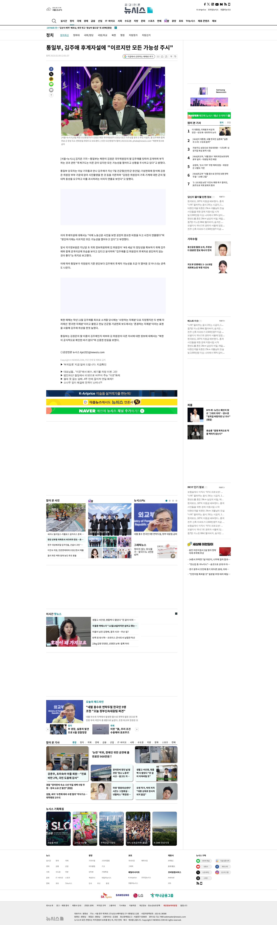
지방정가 (133, 35)
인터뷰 (91, 872)
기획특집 (105, 872)
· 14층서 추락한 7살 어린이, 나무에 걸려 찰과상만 (209, 559)
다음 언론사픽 (224, 860)
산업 (100, 21)
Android (171, 877)
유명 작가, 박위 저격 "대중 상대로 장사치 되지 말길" (145, 791)
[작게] (171, 56)
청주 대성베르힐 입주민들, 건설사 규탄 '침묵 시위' (67, 544)
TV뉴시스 (190, 21)
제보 (214, 21)
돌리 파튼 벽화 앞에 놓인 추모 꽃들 (62, 555)
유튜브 (206, 866)
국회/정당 (88, 35)
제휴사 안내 (76, 905)
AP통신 (170, 860)
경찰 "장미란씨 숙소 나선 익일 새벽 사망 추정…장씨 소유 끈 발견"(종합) (65, 786)
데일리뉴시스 (106, 877)
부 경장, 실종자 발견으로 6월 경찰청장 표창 (78, 732)
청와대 (76, 35)
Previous (47, 729)
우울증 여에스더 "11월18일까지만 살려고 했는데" (114, 625)
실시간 (64, 21)
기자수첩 (192, 239)
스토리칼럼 (106, 860)
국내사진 (131, 860)
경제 (86, 21)
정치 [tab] (221, 122)
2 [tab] (170, 501)
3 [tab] (173, 501)
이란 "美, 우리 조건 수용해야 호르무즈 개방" (120, 732)
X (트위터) (206, 872)
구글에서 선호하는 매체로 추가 (140, 56)
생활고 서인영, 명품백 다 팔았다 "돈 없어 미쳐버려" (114, 619)
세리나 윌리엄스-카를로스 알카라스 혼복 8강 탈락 (67, 534)
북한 (114, 35)
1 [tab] (166, 501)
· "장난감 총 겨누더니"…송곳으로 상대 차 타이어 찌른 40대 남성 (209, 564)
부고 (98, 883)
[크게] (175, 56)
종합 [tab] (229, 122)
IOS (169, 883)
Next (136, 729)
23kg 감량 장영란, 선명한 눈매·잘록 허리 (110, 643)
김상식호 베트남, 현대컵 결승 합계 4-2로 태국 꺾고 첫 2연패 (77, 27)
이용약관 (132, 905)
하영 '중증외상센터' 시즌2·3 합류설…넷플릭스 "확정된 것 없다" (122, 791)
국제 (79, 21)
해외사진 (144, 860)
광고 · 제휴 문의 (62, 905)
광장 (174, 21)
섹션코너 (92, 877)
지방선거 (146, 35)
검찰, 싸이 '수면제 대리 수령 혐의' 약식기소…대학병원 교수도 (66, 796)
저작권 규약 (101, 905)
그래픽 (130, 866)
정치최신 (64, 35)
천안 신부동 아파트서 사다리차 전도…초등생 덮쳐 (67, 539)
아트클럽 (92, 866)
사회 (120, 21)
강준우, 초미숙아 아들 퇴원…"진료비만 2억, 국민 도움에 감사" (67, 776)
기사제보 (122, 905)
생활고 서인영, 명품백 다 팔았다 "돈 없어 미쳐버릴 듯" (145, 773)
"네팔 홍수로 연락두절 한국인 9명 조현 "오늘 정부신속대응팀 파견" (106, 709)
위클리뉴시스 (225, 9)
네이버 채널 (205, 860)
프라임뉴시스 (213, 9)
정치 (72, 21)
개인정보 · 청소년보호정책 (149, 905)
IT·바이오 (110, 21)
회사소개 (49, 905)
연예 (159, 21)
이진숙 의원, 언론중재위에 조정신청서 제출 (66, 550)
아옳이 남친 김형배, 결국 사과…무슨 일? (110, 631)
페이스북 (225, 866)
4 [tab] (176, 501)
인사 (90, 883)
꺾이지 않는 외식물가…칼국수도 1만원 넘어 (143, 551)
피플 (190, 405)
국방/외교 (102, 35)
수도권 (128, 21)
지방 (136, 21)
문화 (143, 21)
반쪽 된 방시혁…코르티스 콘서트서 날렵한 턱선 (113, 637)
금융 (93, 21)
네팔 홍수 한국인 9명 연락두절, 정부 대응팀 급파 (155, 534)
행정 (122, 35)
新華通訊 (171, 866)
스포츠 (151, 21)
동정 (107, 883)
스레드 (206, 878)
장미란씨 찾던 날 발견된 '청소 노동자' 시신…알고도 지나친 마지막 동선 (121, 773)
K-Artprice (201, 9)
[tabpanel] (155, 521)
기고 (103, 866)
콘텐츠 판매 (88, 905)
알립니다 (183, 905)
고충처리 (112, 905)
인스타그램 (224, 872)
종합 (74, 742)
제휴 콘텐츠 (203, 21)
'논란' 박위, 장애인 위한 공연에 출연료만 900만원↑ (110, 754)
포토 (181, 21)
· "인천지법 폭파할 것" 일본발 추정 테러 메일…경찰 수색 (209, 574)
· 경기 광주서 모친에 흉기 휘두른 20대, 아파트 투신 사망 (209, 569)
